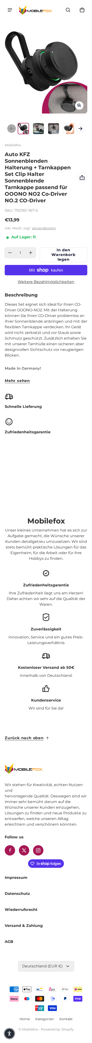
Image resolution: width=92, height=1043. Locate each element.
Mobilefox (30, 1029)
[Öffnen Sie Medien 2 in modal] (46, 72)
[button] (68, 10)
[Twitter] (24, 850)
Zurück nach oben (24, 738)
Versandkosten (44, 228)
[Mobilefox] (35, 9)
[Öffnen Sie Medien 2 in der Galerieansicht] (38, 128)
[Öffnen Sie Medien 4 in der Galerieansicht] (68, 128)
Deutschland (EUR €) (42, 966)
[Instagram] (38, 850)
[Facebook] (10, 850)
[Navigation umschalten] (10, 10)
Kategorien (44, 1019)
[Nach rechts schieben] (80, 128)
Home (25, 1019)
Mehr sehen (17, 380)
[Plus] (30, 253)
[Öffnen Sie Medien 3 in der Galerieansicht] (53, 128)
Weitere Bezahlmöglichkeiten (46, 282)
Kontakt (66, 1019)
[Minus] (10, 253)
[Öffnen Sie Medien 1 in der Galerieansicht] (23, 128)
